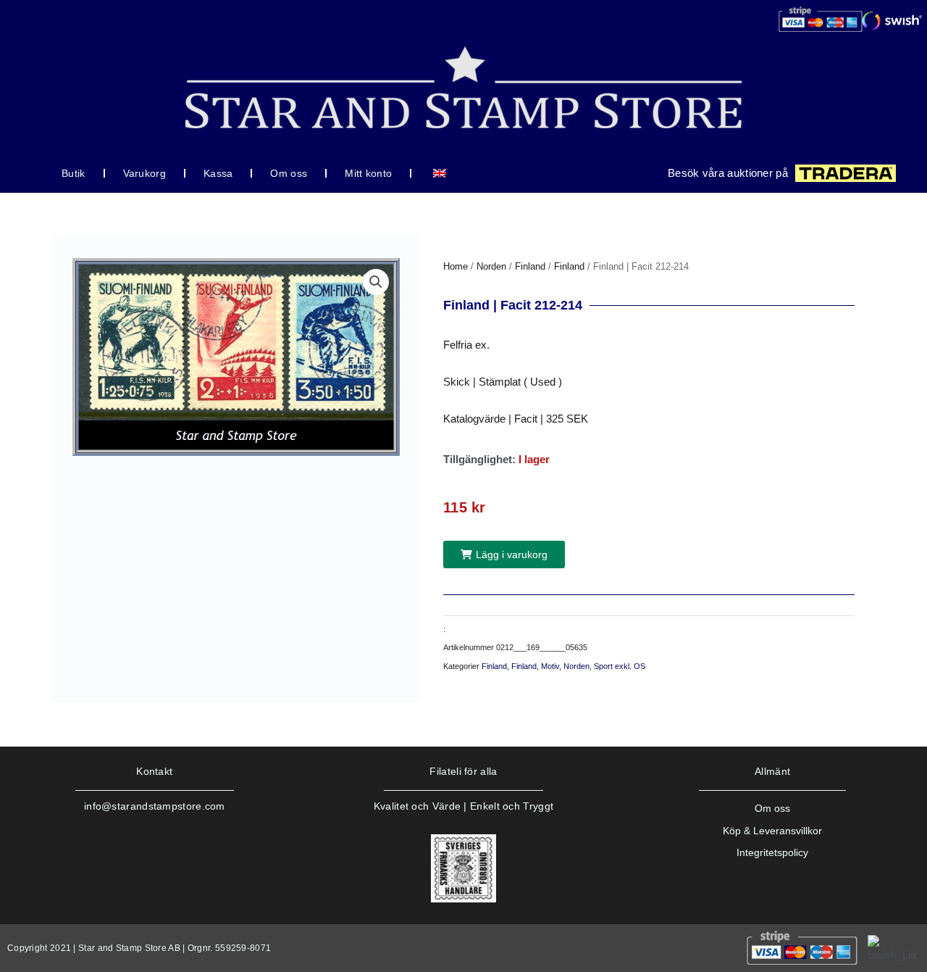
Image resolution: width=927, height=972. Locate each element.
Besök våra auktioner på (728, 173)
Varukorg (144, 173)
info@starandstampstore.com (154, 806)
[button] (376, 282)
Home (455, 266)
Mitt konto (368, 173)
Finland (530, 266)
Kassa (218, 173)
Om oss (288, 173)
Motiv (550, 666)
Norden (491, 266)
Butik (73, 173)
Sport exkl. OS (619, 666)
